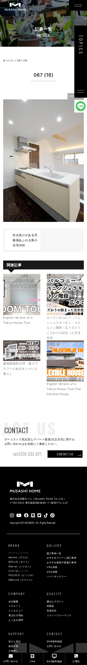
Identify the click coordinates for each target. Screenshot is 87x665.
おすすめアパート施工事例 (61, 557)
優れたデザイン (55, 601)
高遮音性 (52, 610)
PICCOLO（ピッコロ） (21, 575)
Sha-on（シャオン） (20, 566)
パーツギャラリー (57, 576)
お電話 (76, 661)
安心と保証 (14, 641)
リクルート (14, 605)
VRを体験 (52, 567)
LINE (32, 661)
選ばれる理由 (15, 615)
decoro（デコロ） (19, 557)
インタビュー (15, 610)
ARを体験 (52, 571)
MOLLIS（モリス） (19, 561)
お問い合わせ (54, 646)
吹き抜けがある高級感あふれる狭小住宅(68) (25, 240)
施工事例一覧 (54, 553)
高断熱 (50, 605)
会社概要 (13, 601)
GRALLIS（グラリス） (21, 579)
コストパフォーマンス (59, 615)
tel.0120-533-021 (27, 454)
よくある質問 (15, 620)
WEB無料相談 (54, 641)
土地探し (13, 650)
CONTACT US (65, 454)
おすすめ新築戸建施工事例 (61, 562)
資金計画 (13, 646)
